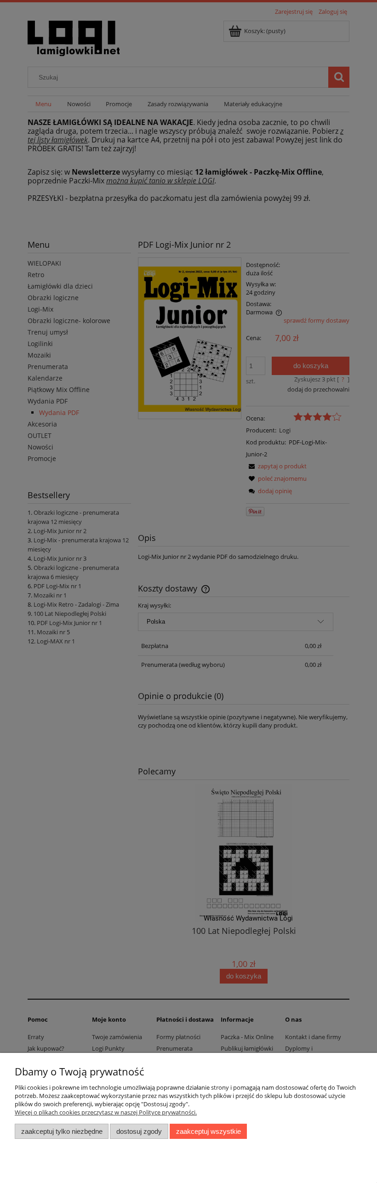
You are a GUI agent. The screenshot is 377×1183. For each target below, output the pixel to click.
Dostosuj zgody (139, 1131)
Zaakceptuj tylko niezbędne (62, 1131)
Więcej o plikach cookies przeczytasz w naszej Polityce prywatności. (106, 1112)
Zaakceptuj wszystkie (208, 1131)
